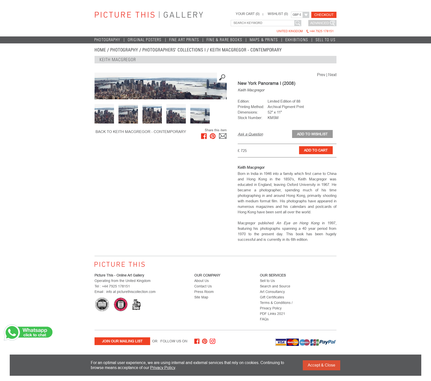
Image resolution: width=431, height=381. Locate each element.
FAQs (264, 319)
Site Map (201, 297)
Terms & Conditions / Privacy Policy (276, 305)
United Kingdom (305, 31)
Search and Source (275, 286)
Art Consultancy (272, 292)
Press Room (204, 292)
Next (332, 75)
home (100, 50)
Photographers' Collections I (174, 50)
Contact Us (203, 286)
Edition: (244, 101)
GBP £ (297, 14)
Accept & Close (321, 365)
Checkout (324, 15)
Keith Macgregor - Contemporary (246, 50)
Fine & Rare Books (224, 39)
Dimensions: (248, 112)
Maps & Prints (264, 39)
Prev (321, 75)
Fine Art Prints (184, 39)
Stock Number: (250, 118)
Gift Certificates (272, 297)
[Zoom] (161, 86)
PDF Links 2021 (272, 314)
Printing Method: (251, 107)
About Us (201, 281)
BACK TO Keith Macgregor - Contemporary (141, 131)
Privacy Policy (162, 368)
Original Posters (145, 39)
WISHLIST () (278, 14)
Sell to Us (325, 39)
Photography (107, 39)
